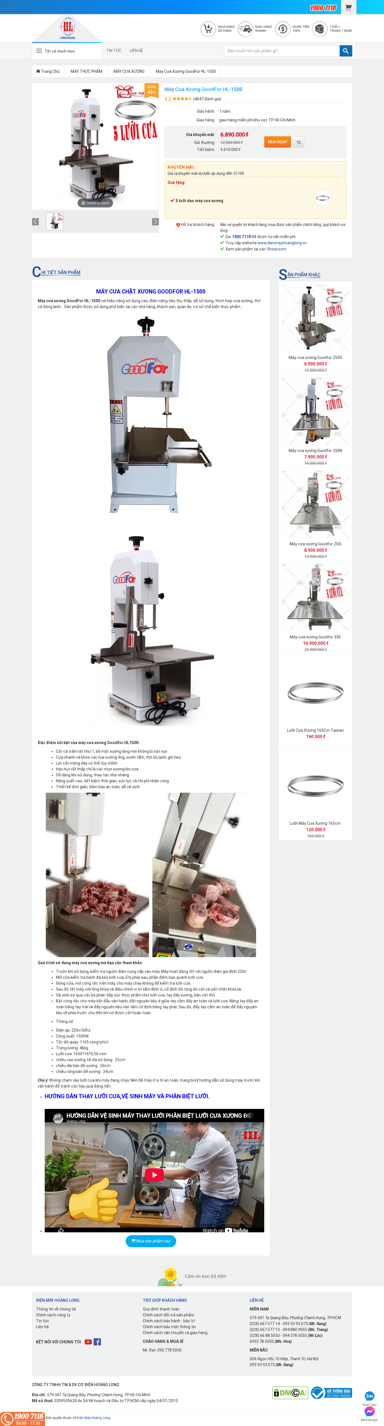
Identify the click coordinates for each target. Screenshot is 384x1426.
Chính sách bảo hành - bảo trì (169, 1321)
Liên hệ (42, 1327)
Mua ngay (277, 142)
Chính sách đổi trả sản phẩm (168, 1315)
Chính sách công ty (53, 1315)
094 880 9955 (295, 1329)
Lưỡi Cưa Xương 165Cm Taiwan (315, 730)
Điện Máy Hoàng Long (93, 1418)
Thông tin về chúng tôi (56, 1309)
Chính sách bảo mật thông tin (169, 1327)
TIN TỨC (113, 50)
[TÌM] (346, 51)
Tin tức (42, 1321)
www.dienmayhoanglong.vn (282, 243)
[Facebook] (98, 1341)
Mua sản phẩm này (152, 1241)
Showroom (276, 249)
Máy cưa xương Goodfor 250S (315, 357)
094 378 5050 (295, 1335)
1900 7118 (241, 236)
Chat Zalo (369, 1404)
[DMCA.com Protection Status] (290, 1392)
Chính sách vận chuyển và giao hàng (175, 1332)
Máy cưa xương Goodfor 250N (315, 450)
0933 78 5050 (262, 1341)
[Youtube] (89, 1341)
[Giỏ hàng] (348, 7)
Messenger (369, 1419)
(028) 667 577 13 (265, 1329)
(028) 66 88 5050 (265, 1335)
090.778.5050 (169, 1350)
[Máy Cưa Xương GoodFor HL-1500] (55, 221)
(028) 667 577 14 (265, 1323)
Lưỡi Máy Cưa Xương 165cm (315, 823)
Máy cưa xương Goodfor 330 (315, 637)
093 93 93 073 (295, 1323)
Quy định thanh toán (161, 1309)
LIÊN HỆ (136, 50)
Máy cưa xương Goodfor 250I (315, 544)
